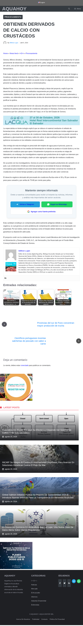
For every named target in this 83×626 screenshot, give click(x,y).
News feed (14, 53)
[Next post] (78, 341)
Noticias (34, 585)
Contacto (44, 619)
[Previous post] (4, 324)
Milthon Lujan (14, 43)
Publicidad (35, 619)
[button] (69, 9)
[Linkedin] (5, 278)
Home (5, 53)
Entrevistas (35, 605)
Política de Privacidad (57, 619)
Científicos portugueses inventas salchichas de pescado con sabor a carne (29, 341)
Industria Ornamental (38, 601)
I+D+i (22, 53)
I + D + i (34, 581)
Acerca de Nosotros (23, 619)
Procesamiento (13, 17)
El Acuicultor (35, 593)
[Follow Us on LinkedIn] (69, 583)
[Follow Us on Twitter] (64, 583)
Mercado (34, 589)
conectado (25, 365)
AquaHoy (14, 8)
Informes (34, 597)
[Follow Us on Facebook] (60, 583)
